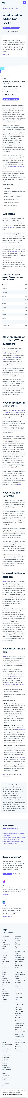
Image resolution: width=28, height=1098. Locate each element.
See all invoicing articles (9, 828)
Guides (4, 1042)
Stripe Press (18, 1049)
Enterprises (18, 938)
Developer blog (19, 1036)
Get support (5, 1075)
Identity (4, 970)
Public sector (18, 997)
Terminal (4, 999)
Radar (4, 989)
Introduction (6, 76)
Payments (5, 985)
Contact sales (17, 874)
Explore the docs (7, 916)
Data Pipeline (6, 961)
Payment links (6, 982)
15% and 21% (11, 227)
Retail (16, 999)
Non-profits (18, 991)
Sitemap (4, 1065)
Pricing (4, 940)
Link (3, 976)
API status (18, 1027)
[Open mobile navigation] (24, 2)
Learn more (6, 54)
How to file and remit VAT (9, 89)
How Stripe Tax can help (9, 94)
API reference (19, 1025)
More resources (7, 8)
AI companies (18, 972)
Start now (6, 874)
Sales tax (5, 581)
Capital (4, 951)
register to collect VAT (10, 352)
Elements (5, 964)
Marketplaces (19, 961)
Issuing (4, 974)
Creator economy (20, 974)
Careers (17, 1044)
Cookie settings (6, 1067)
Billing (4, 948)
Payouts (4, 987)
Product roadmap (20, 1042)
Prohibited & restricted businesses (5, 1059)
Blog (3, 1046)
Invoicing (4, 972)
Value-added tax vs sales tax (10, 92)
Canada (4, 359)
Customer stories (7, 1044)
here (19, 484)
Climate (4, 955)
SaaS (16, 970)
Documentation (19, 1023)
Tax (16, 8)
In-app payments (19, 959)
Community (5, 1049)
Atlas (3, 942)
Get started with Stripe (10, 28)
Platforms (18, 968)
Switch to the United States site (11, 1094)
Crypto (4, 959)
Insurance (17, 985)
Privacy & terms (6, 1055)
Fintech (17, 976)
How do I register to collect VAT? (11, 86)
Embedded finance (20, 951)
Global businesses (20, 957)
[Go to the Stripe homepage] (4, 930)
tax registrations (20, 729)
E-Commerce (18, 949)
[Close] (25, 1090)
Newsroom (18, 1046)
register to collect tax (8, 676)
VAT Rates (5, 79)
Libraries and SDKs (20, 1032)
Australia (15, 357)
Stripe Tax (5, 656)
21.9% (14, 235)
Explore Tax (5, 894)
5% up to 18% (13, 251)
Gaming (17, 978)
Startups (17, 940)
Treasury (4, 1001)
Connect (4, 957)
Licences (4, 1063)
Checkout (5, 953)
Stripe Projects (19, 1034)
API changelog (19, 1030)
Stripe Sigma (5, 995)
